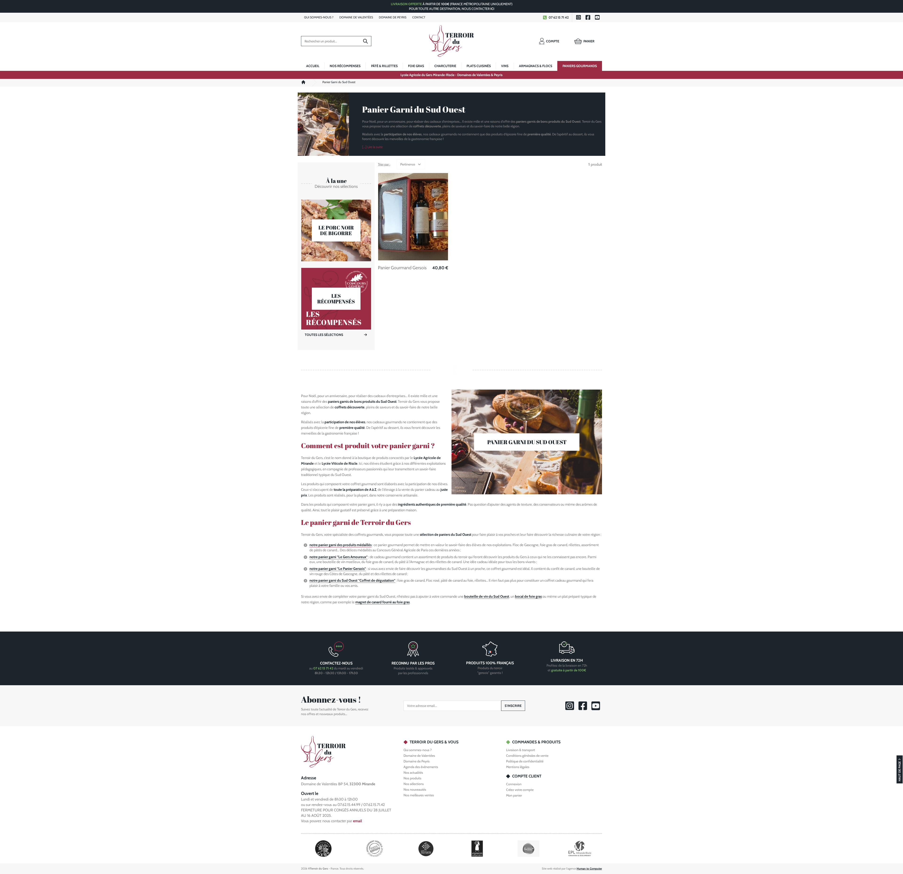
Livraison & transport (520, 750)
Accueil (312, 66)
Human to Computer (589, 868)
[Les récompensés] (336, 299)
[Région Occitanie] (426, 848)
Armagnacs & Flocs (535, 66)
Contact (418, 17)
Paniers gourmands (579, 66)
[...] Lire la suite (372, 147)
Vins (504, 66)
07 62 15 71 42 (559, 17)
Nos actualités (413, 772)
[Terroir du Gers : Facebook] (588, 17)
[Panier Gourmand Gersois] (413, 216)
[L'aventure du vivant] (374, 848)
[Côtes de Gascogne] (528, 848)
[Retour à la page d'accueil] (323, 751)
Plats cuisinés (479, 66)
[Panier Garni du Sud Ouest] (527, 442)
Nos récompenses (345, 66)
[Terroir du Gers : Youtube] (597, 17)
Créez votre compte (520, 790)
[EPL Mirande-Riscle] (580, 848)
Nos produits (412, 778)
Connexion (514, 784)
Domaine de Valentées (419, 755)
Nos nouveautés (415, 789)
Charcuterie (445, 66)
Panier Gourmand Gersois (402, 268)
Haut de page (899, 771)
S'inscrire (513, 706)
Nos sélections (414, 784)
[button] (411, 164)
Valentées (356, 17)
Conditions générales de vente (527, 755)
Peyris (392, 17)
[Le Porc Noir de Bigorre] (336, 230)
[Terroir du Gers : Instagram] (578, 17)
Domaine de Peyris (417, 761)
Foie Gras (416, 66)
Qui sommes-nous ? (418, 750)
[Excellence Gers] (323, 848)
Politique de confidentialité (524, 761)
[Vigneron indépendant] (477, 848)
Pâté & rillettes (384, 66)
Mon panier (514, 795)
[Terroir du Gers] (451, 41)
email (357, 820)
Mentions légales (517, 767)
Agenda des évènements (421, 767)
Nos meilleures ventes (419, 795)
